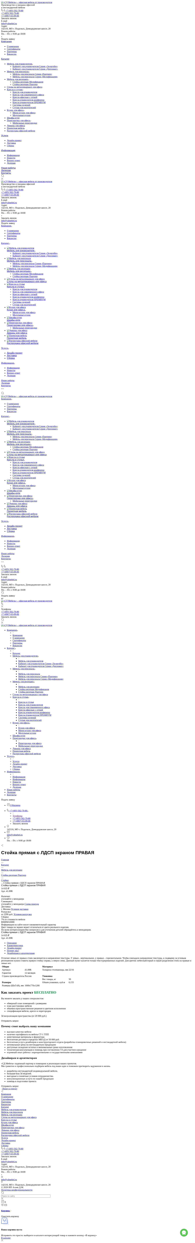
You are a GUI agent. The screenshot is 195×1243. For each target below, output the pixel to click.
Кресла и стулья (15, 89)
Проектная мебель (16, 128)
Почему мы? (13, 950)
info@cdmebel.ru (9, 23)
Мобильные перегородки (25, 123)
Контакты (6, 173)
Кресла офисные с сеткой (25, 97)
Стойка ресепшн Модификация (28, 82)
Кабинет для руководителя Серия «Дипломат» (35, 69)
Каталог (5, 59)
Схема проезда (32, 904)
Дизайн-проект (14, 140)
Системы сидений (21, 105)
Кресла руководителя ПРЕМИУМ (29, 102)
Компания (6, 41)
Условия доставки (19, 909)
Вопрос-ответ (13, 160)
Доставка (11, 143)
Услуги (4, 135)
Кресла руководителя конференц (28, 100)
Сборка (10, 145)
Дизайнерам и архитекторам (21, 953)
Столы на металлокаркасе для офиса (24, 87)
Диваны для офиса (16, 125)
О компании (13, 46)
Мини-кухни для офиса (24, 112)
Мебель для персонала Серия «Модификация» (35, 76)
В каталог (6, 1238)
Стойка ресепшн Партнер (25, 84)
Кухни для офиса (15, 110)
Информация (8, 150)
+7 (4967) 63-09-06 (10, 16)
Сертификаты (13, 49)
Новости (11, 158)
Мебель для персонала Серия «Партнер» (32, 74)
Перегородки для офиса (19, 120)
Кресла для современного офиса (28, 94)
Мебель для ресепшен (18, 79)
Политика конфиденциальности (16, 1190)
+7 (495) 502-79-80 (14, 10)
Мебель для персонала (18, 71)
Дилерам (11, 163)
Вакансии (11, 54)
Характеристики (15, 945)
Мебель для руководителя (19, 64)
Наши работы (8, 168)
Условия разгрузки (23, 914)
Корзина (5, 1211)
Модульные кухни (21, 115)
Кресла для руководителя (25, 92)
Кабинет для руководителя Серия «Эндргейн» (35, 66)
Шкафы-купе (13, 118)
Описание (12, 943)
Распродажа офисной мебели (21, 131)
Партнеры (12, 51)
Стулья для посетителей (24, 107)
